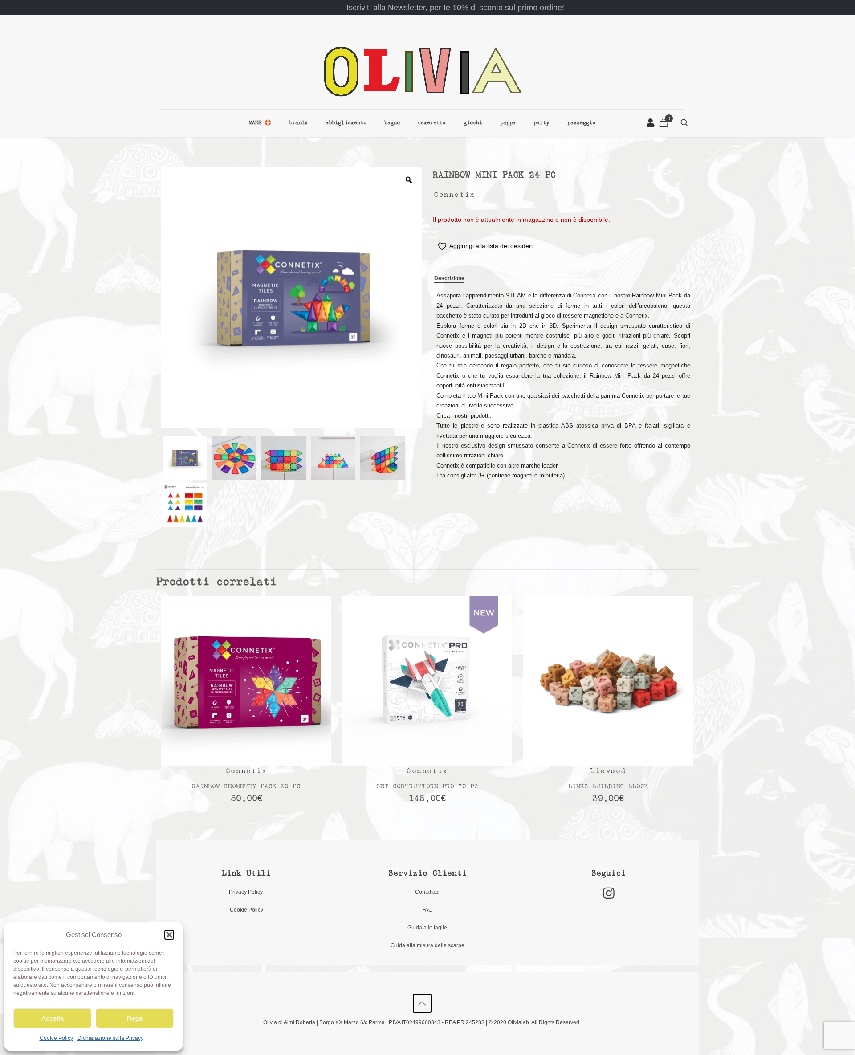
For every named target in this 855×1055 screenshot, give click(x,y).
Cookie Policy (56, 1038)
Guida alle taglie (427, 928)
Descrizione (449, 278)
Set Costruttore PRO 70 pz (427, 786)
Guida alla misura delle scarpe (427, 945)
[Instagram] (608, 893)
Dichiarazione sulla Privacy (110, 1038)
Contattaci (427, 892)
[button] (169, 934)
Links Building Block (608, 786)
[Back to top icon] (422, 1003)
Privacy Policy (246, 892)
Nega (134, 1018)
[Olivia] (422, 71)
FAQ (427, 910)
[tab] (449, 279)
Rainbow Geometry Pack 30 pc (246, 786)
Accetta (52, 1018)
